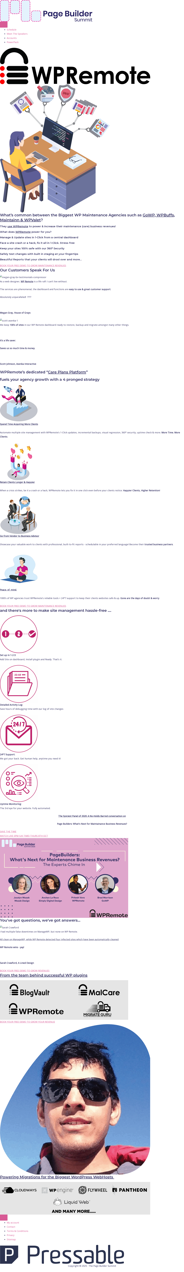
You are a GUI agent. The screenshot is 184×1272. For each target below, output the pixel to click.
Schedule (11, 29)
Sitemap (11, 1239)
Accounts (12, 38)
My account (13, 1222)
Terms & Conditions (17, 1230)
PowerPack (13, 42)
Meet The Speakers (17, 33)
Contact (11, 1226)
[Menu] (4, 25)
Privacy (10, 1235)
